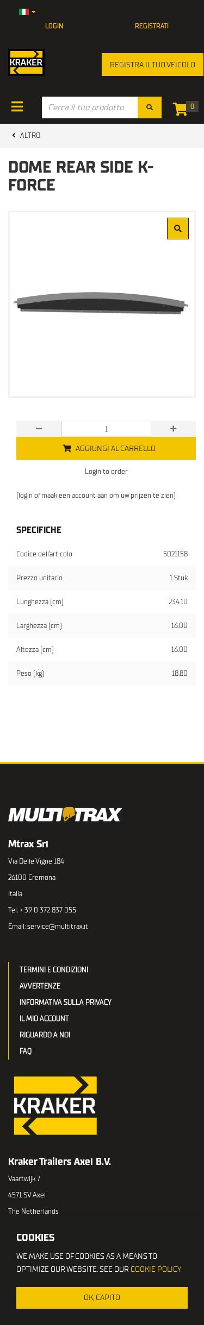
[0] (183, 111)
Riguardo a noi (45, 1035)
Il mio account (44, 1019)
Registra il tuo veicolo (152, 64)
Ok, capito (102, 1297)
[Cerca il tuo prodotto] (150, 107)
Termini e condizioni (54, 970)
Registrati (152, 26)
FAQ (26, 1051)
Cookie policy (156, 1269)
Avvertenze (40, 986)
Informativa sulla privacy (66, 1002)
